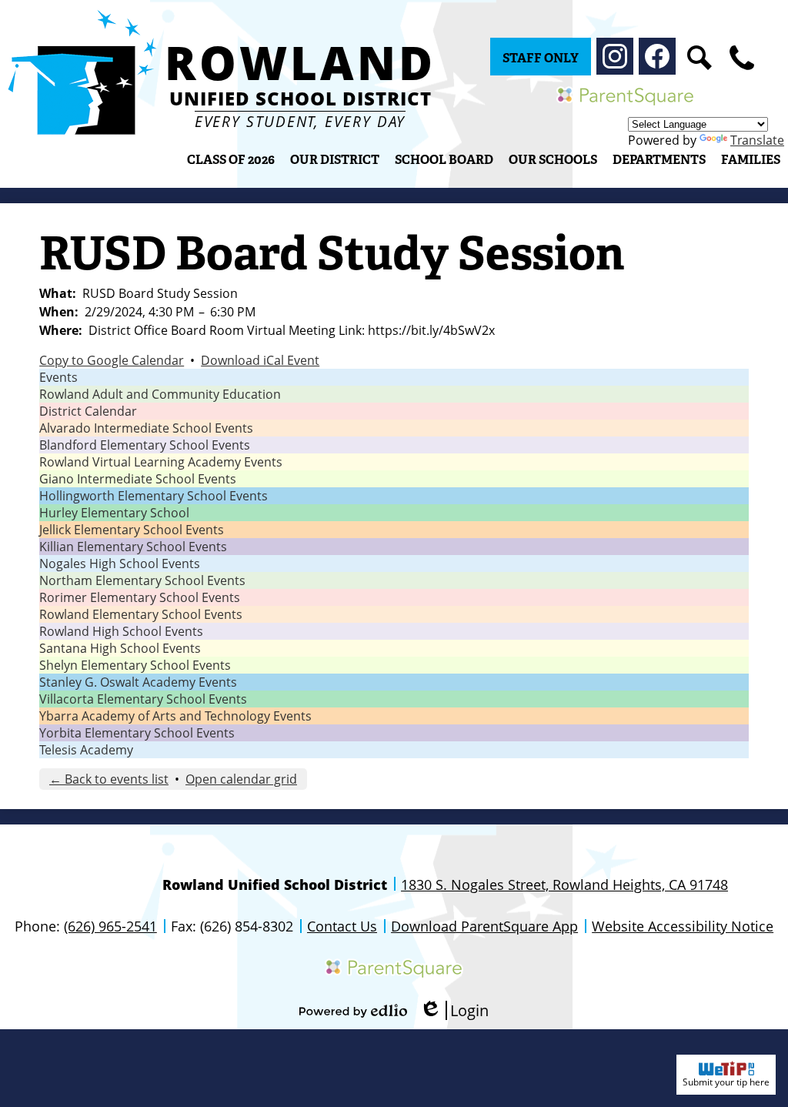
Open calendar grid (241, 779)
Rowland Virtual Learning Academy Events (160, 461)
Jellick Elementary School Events (131, 529)
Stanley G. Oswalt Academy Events (138, 682)
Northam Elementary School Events (142, 580)
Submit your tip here (726, 1082)
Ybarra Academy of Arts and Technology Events (175, 715)
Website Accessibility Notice (682, 926)
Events (58, 377)
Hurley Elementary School (114, 512)
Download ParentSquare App (484, 926)
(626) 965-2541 (110, 926)
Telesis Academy (86, 749)
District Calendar (88, 411)
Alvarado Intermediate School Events (146, 428)
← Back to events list (109, 779)
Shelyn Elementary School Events (135, 665)
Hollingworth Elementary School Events (153, 495)
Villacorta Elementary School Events (143, 699)
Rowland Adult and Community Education (160, 394)
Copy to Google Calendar (111, 360)
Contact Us (342, 926)
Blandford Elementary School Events (144, 444)
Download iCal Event (260, 360)
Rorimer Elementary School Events (139, 597)
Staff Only (541, 58)
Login (454, 1010)
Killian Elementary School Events (133, 546)
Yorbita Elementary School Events (137, 732)
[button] (334, 159)
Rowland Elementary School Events (140, 614)
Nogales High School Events (119, 563)
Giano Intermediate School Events (137, 478)
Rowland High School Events (121, 631)
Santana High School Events (120, 648)
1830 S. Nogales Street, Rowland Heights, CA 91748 (564, 884)
